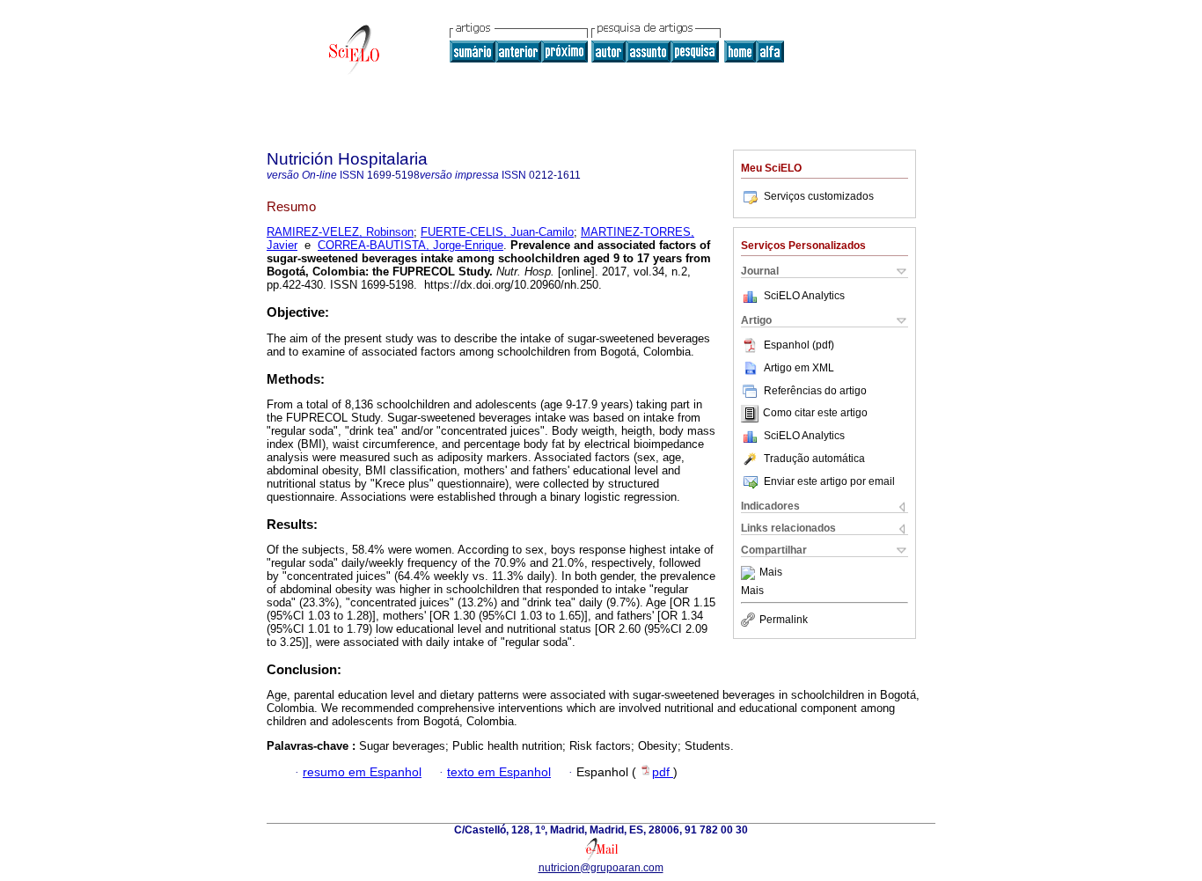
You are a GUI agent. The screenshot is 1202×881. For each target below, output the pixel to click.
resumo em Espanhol (362, 772)
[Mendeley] (750, 573)
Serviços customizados (819, 196)
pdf (662, 772)
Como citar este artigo (815, 413)
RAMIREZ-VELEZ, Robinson (340, 232)
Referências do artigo (815, 391)
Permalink (783, 619)
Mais (770, 573)
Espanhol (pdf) (799, 345)
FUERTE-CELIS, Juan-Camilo (497, 232)
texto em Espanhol (499, 772)
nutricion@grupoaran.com (601, 868)
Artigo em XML (799, 368)
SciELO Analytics (804, 296)
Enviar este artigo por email (829, 481)
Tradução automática (814, 458)
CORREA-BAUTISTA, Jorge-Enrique (410, 245)
